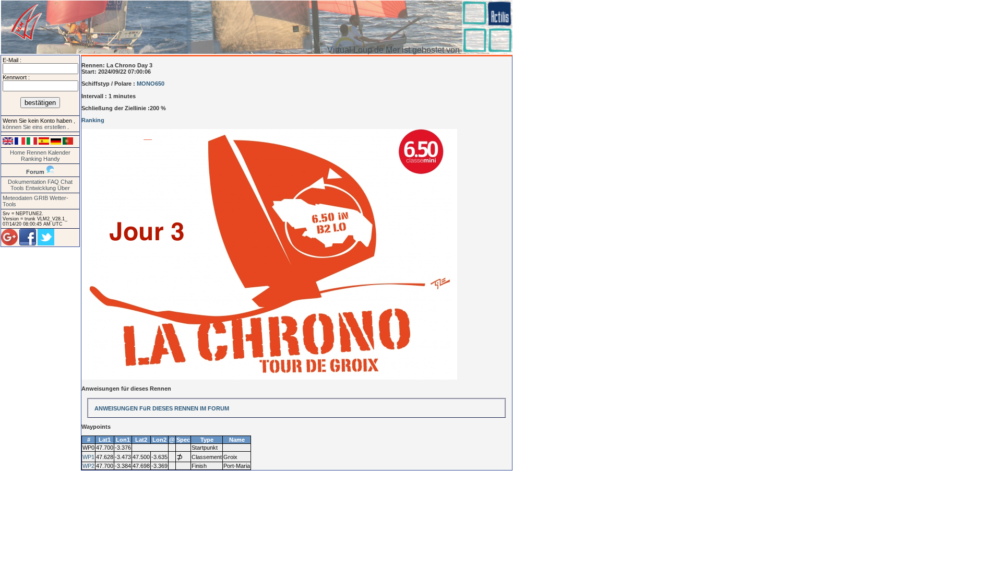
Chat (67, 182)
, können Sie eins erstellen (39, 124)
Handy (51, 159)
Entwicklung (41, 188)
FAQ (53, 182)
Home (17, 152)
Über (63, 188)
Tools (17, 188)
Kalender (59, 152)
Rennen (36, 152)
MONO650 (150, 83)
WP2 (88, 466)
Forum (35, 172)
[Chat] (50, 172)
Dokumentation (27, 182)
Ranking (31, 159)
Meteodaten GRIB (25, 198)
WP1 (88, 457)
